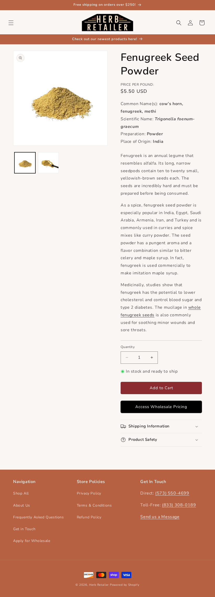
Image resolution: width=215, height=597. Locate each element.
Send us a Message (159, 517)
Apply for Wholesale (31, 540)
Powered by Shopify (124, 585)
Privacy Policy (89, 493)
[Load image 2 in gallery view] (48, 162)
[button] (11, 23)
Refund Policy (89, 517)
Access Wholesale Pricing (161, 406)
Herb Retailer (99, 585)
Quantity (128, 347)
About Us (21, 505)
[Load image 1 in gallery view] (24, 162)
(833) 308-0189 (179, 505)
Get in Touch (24, 529)
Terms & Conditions (94, 505)
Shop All (21, 493)
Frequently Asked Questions (38, 517)
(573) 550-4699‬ (172, 493)
